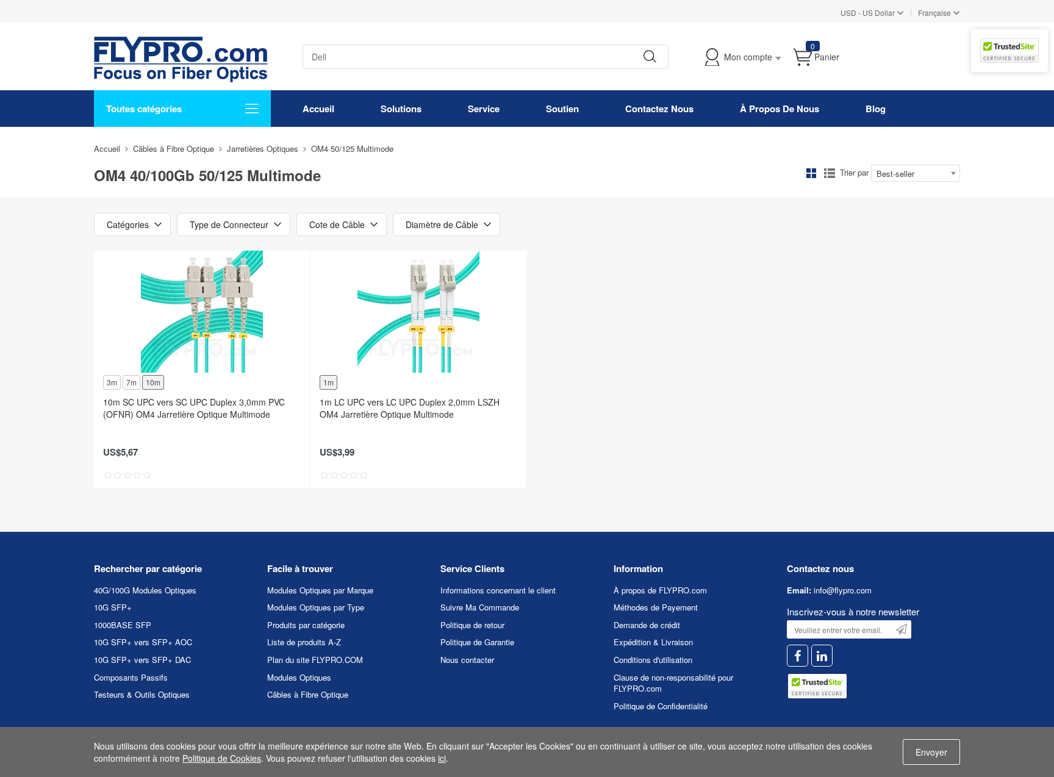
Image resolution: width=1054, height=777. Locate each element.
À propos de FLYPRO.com (660, 590)
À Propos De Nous (779, 108)
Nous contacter (467, 659)
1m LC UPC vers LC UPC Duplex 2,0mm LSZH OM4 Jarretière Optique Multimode (410, 408)
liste (829, 173)
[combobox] (915, 173)
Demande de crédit (647, 625)
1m (328, 382)
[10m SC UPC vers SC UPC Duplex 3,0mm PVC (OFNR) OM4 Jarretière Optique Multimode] (201, 312)
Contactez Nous (659, 108)
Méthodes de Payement (656, 607)
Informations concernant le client (498, 590)
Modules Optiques (299, 677)
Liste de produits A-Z (304, 642)
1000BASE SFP (122, 625)
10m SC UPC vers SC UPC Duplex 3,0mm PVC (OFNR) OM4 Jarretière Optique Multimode (194, 408)
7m (131, 382)
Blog (876, 108)
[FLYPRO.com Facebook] (797, 656)
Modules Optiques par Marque (320, 590)
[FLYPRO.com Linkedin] (822, 656)
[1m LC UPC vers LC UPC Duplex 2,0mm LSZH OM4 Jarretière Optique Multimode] (418, 312)
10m (153, 382)
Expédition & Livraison (653, 642)
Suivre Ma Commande (479, 607)
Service (484, 108)
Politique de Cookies (221, 758)
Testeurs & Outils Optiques (142, 694)
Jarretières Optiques (262, 148)
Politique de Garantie (477, 642)
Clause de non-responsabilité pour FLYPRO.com (673, 683)
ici (442, 758)
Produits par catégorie (306, 625)
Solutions (401, 108)
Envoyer (931, 752)
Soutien (562, 108)
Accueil (318, 108)
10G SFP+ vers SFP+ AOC (143, 642)
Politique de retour (472, 625)
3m (112, 382)
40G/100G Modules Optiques (145, 590)
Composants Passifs (131, 677)
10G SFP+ (113, 607)
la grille (811, 173)
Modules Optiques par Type (315, 607)
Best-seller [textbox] (895, 173)
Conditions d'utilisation (653, 659)
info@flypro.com (843, 590)
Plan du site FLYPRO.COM (315, 659)
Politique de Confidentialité (661, 706)
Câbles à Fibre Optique (173, 148)
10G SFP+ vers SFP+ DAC (142, 659)
